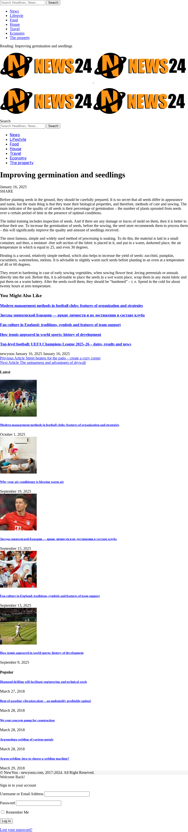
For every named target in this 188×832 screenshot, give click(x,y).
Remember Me (17, 812)
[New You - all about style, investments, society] (93, 117)
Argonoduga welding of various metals (26, 739)
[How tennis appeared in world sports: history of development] (18, 643)
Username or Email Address (21, 794)
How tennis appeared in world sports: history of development (50, 334)
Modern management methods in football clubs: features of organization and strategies (71, 306)
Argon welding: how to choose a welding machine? (34, 758)
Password (7, 803)
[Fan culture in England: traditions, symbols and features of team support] (18, 586)
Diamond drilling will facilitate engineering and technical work (43, 682)
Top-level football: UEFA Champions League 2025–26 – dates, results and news (65, 344)
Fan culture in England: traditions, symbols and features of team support (60, 325)
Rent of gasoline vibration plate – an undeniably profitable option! (45, 701)
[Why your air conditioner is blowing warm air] (18, 472)
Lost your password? (16, 830)
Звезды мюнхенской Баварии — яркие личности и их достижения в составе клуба (72, 315)
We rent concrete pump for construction (27, 720)
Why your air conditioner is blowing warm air (32, 482)
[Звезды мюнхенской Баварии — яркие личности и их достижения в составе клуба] (18, 529)
